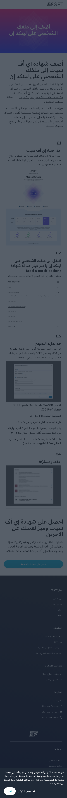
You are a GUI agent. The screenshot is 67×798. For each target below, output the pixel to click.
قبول (9, 791)
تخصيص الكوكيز (26, 791)
